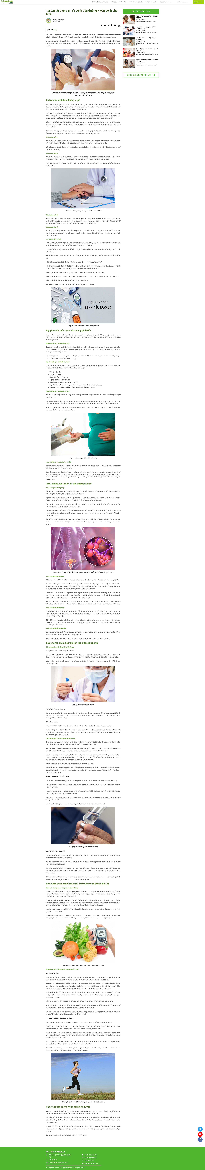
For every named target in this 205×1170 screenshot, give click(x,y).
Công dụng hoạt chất (136, 2)
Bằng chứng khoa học (167, 2)
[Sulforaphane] (45, 2)
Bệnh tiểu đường (51, 113)
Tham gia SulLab (182, 2)
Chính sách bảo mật (90, 1155)
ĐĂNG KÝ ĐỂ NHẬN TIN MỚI (139, 75)
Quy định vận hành (90, 1157)
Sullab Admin (56, 21)
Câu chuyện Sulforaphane (99, 2)
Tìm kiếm (196, 2)
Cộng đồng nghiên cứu (118, 2)
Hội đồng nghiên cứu (91, 1163)
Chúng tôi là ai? (89, 1160)
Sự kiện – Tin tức (151, 2)
